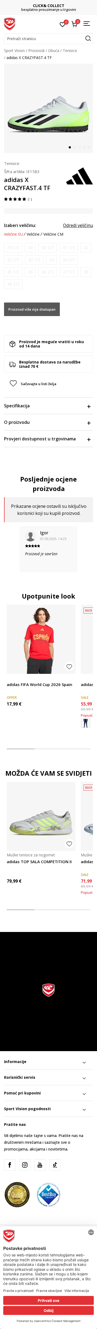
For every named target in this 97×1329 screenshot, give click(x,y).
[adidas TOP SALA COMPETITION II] (41, 816)
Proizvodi (36, 50)
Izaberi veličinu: (20, 225)
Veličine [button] (33, 234)
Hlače (86, 678)
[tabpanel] (48, 108)
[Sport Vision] (9, 24)
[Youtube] (39, 1164)
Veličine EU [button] (13, 234)
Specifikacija (17, 406)
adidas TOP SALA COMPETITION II (39, 861)
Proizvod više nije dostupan (32, 309)
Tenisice (70, 50)
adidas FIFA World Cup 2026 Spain (39, 684)
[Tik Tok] (55, 1164)
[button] (48, 38)
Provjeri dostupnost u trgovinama (40, 439)
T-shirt (12, 678)
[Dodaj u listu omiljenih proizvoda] (69, 666)
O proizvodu (17, 422)
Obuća (53, 50)
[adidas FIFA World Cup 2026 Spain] (41, 639)
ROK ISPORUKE (49, 6)
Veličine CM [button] (53, 234)
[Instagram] (24, 1164)
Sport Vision (14, 50)
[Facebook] (9, 1164)
